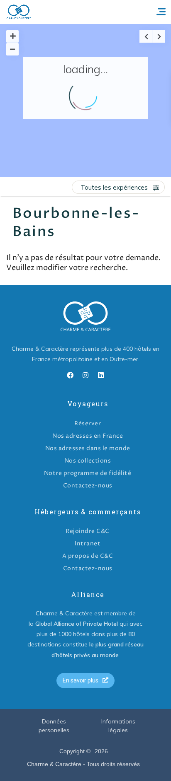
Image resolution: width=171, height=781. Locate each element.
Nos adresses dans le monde (87, 448)
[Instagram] (85, 375)
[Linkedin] (100, 375)
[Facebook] (70, 375)
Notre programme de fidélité (88, 473)
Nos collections (87, 461)
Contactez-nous (87, 485)
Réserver (87, 423)
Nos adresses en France (87, 436)
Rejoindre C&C (88, 531)
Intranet (87, 543)
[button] (85, 680)
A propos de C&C (87, 556)
